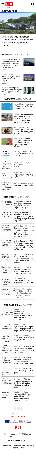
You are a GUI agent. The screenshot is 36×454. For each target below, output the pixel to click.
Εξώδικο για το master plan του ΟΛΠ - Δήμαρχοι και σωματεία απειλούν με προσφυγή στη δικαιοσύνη (11, 63)
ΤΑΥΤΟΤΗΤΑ (18, 414)
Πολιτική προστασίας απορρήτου (22, 445)
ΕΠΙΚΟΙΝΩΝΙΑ (18, 416)
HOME (3, 7)
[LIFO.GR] (9, 4)
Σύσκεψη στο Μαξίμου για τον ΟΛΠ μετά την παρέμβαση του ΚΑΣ (12, 90)
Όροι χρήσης (7, 445)
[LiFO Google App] (10, 435)
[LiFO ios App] (26, 435)
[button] (2, 4)
